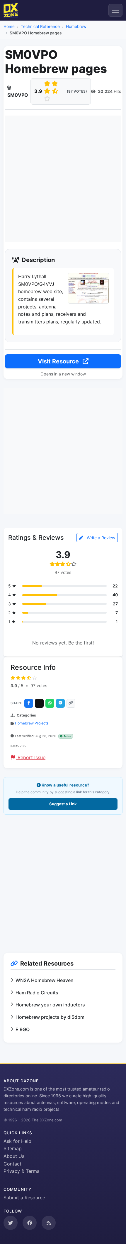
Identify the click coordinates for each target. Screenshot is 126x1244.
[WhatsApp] (49, 703)
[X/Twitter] (39, 703)
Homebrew (76, 26)
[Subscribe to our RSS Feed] (49, 1223)
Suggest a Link (63, 803)
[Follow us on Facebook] (30, 1223)
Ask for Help (17, 1141)
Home (9, 26)
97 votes (38, 685)
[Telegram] (60, 703)
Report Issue (30, 757)
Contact (12, 1164)
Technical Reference (40, 26)
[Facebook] (28, 703)
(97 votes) (77, 91)
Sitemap (13, 1148)
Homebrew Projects (31, 723)
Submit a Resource (24, 1197)
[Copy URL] (71, 703)
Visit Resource (59, 361)
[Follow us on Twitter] (11, 1223)
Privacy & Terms (21, 1171)
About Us (14, 1156)
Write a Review (100, 537)
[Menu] (115, 10)
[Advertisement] (63, 179)
